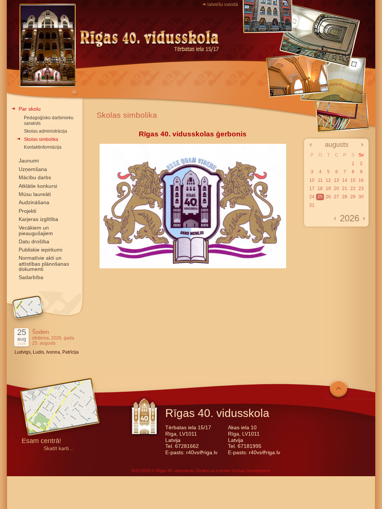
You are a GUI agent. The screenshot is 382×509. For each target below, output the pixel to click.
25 (320, 196)
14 (344, 180)
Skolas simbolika (41, 139)
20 (336, 188)
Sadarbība (31, 277)
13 (336, 180)
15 (353, 180)
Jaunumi (29, 161)
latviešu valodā (222, 4)
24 (311, 196)
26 (328, 196)
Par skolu (30, 109)
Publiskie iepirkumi (40, 250)
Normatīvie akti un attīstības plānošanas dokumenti (44, 263)
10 (311, 180)
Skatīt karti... (58, 448)
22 (353, 188)
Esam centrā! (41, 441)
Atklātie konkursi (38, 186)
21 (344, 188)
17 (311, 188)
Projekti (27, 211)
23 (361, 188)
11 (320, 180)
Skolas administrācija (45, 131)
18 (320, 188)
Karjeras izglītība (38, 219)
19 (328, 188)
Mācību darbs (35, 177)
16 (361, 180)
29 (353, 196)
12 (328, 180)
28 (344, 196)
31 (311, 205)
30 (361, 196)
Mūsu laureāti (35, 194)
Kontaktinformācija (43, 147)
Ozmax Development (251, 470)
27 (336, 196)
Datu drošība (34, 241)
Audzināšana (34, 202)
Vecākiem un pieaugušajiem (36, 230)
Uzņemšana (33, 169)
